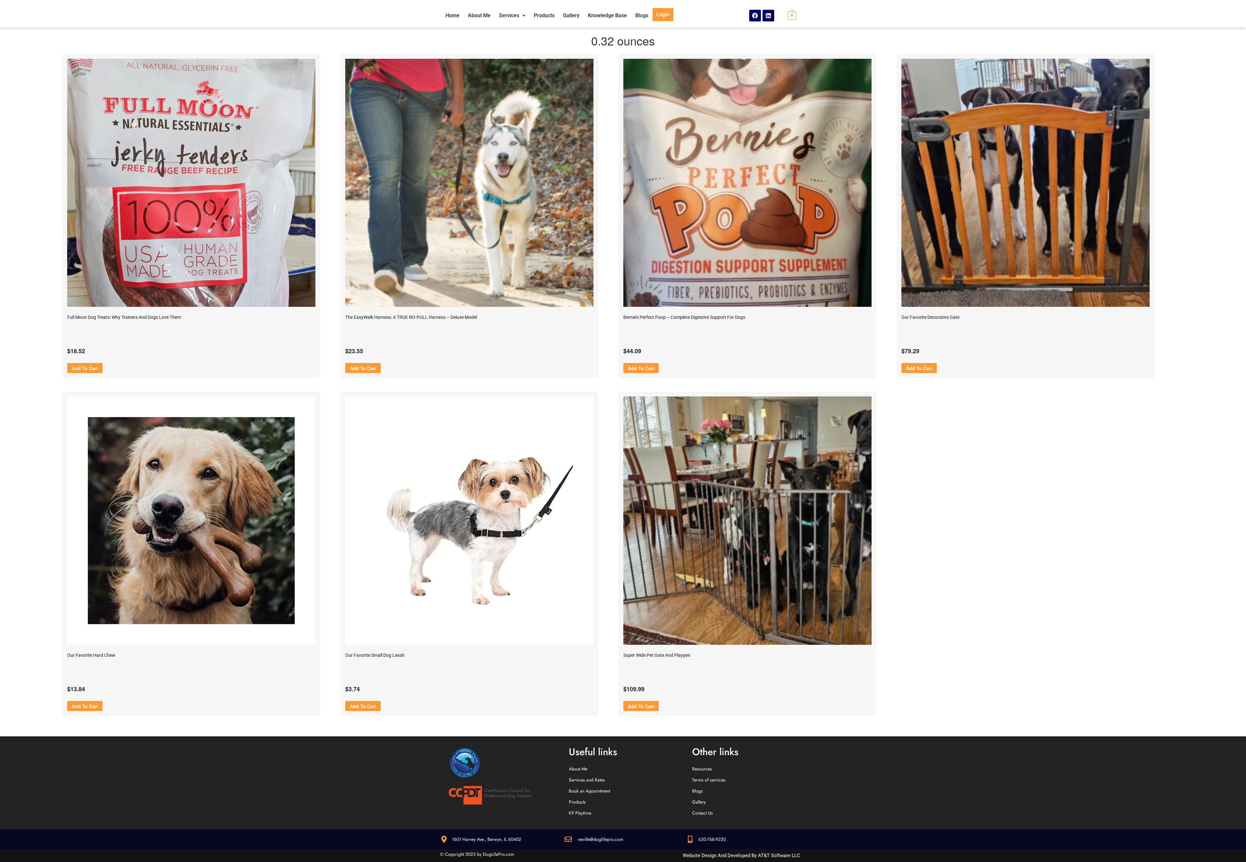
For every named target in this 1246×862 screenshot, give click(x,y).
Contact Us (702, 813)
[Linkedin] (768, 15)
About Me (479, 15)
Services (509, 15)
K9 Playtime (580, 813)
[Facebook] (755, 15)
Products (544, 15)
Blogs (641, 15)
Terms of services (709, 780)
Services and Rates (587, 780)
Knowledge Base (607, 15)
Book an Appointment (589, 791)
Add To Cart (85, 368)
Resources (702, 769)
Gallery (571, 15)
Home (452, 15)
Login (662, 14)
